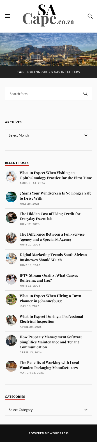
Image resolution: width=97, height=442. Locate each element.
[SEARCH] (85, 93)
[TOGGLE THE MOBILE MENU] (7, 16)
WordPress (59, 433)
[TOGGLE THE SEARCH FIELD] (89, 16)
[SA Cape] (48, 26)
